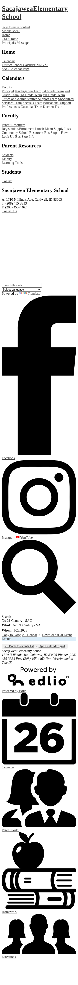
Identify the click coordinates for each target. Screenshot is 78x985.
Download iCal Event (57, 635)
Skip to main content (16, 27)
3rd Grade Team (31, 95)
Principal (8, 91)
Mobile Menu (11, 31)
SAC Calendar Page (15, 69)
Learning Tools (12, 163)
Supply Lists (62, 129)
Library (7, 159)
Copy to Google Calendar (19, 635)
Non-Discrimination (59, 658)
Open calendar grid (52, 646)
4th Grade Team (54, 95)
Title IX (7, 662)
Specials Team (32, 103)
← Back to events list (19, 646)
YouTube (26, 537)
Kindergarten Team (28, 91)
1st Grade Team (53, 91)
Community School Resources (22, 132)
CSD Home (10, 39)
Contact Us (9, 211)
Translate (34, 293)
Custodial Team (31, 107)
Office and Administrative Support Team (29, 99)
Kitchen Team (52, 107)
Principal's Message (15, 43)
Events (6, 639)
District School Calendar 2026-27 (25, 65)
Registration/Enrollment (18, 129)
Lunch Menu (44, 129)
